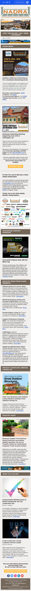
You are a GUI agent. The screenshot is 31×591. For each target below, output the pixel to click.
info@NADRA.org (18, 152)
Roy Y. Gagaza (8, 505)
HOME (5, 33)
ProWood (5, 276)
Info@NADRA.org (22, 583)
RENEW (26, 33)
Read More (19, 296)
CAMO (8, 333)
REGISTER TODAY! (15, 166)
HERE (23, 93)
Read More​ (22, 316)
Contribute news (15, 585)
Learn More (20, 410)
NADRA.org (9, 183)
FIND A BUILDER (12, 33)
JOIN (20, 33)
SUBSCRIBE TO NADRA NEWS (15, 571)
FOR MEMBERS (16, 35)
